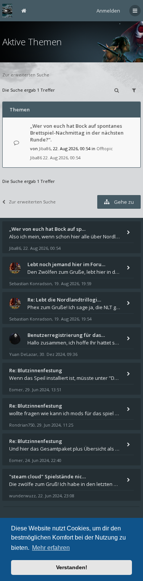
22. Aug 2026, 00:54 (61, 157)
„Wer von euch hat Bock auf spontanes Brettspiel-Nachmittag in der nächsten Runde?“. (77, 132)
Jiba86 (45, 148)
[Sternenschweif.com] (7, 10)
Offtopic (104, 148)
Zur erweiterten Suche (25, 75)
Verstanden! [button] (71, 567)
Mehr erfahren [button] (51, 547)
